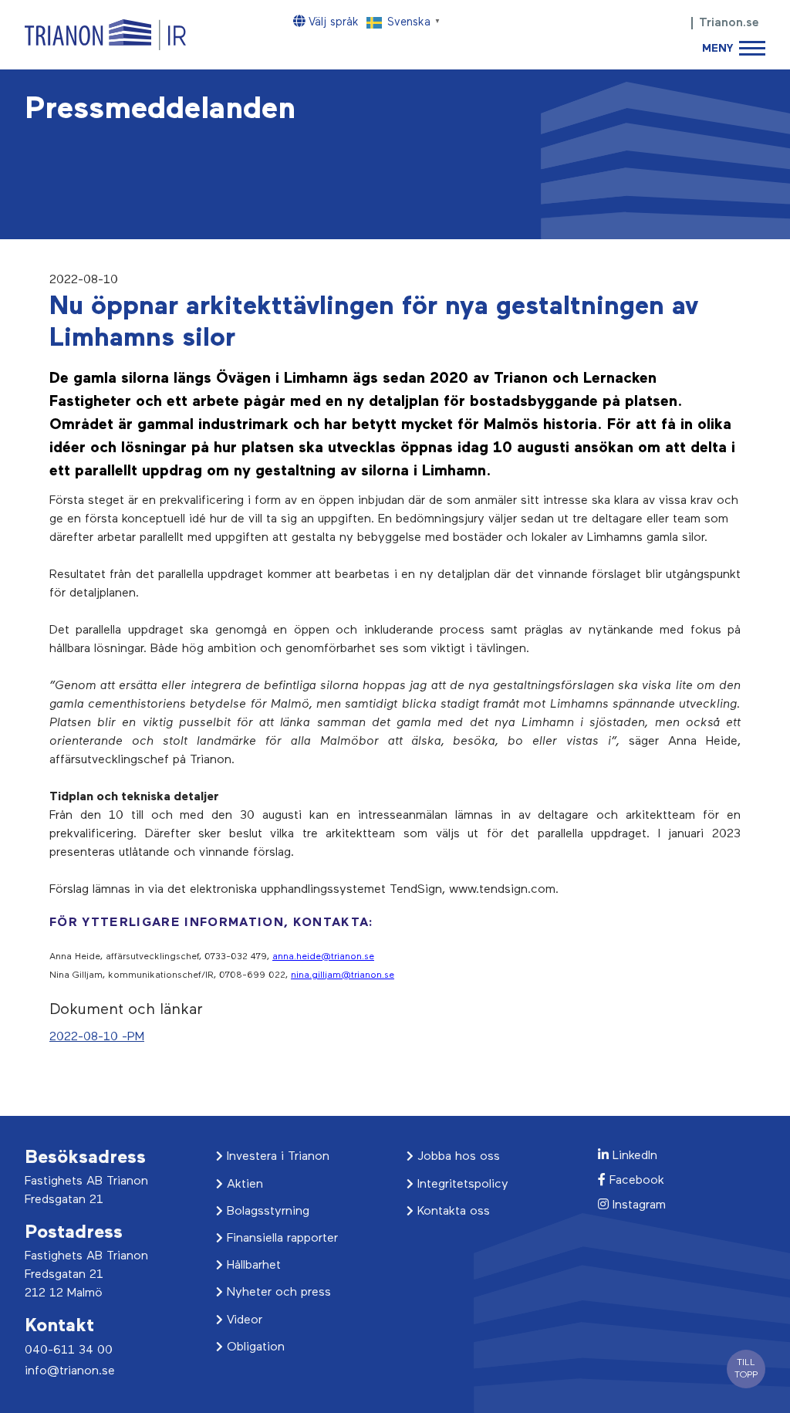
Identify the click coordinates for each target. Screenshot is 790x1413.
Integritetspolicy (461, 1184)
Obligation (254, 1347)
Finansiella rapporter (280, 1238)
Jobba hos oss (457, 1157)
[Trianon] (105, 34)
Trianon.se (729, 23)
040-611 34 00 (69, 1350)
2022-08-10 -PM (96, 1037)
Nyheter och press (277, 1292)
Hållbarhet (252, 1265)
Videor (242, 1320)
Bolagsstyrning (266, 1211)
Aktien (243, 1184)
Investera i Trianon (276, 1157)
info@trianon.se (70, 1371)
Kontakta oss (452, 1211)
